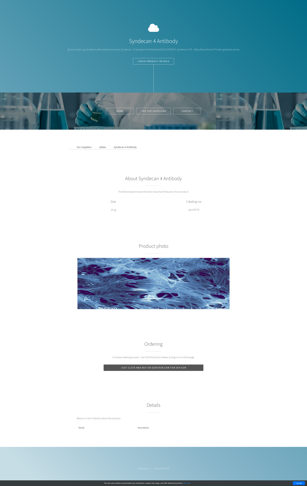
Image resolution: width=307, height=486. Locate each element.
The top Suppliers (153, 111)
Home (120, 111)
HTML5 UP (164, 468)
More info (187, 483)
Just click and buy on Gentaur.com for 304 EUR (153, 367)
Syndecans (144, 468)
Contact (187, 111)
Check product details (153, 61)
